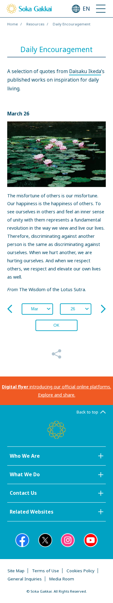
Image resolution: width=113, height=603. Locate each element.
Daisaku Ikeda (85, 71)
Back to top (87, 411)
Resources (35, 24)
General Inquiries (25, 578)
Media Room (61, 578)
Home (12, 24)
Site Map (16, 570)
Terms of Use (45, 570)
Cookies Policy (80, 570)
